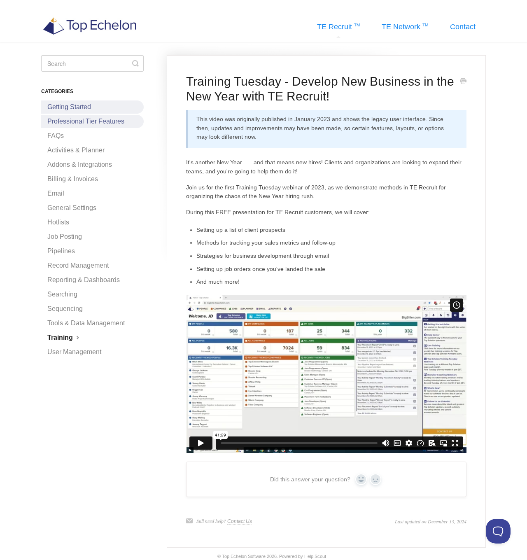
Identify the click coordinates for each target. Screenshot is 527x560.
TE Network (402, 27)
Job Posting (64, 236)
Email (55, 193)
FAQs (55, 135)
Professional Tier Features (85, 121)
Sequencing (65, 308)
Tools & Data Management (86, 323)
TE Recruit (335, 27)
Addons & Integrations (79, 164)
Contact (463, 27)
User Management (74, 351)
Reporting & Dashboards (83, 279)
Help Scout (315, 556)
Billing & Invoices (72, 178)
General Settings (71, 207)
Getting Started (69, 106)
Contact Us (239, 521)
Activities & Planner (76, 150)
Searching (62, 294)
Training (61, 337)
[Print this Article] (463, 81)
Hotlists (58, 222)
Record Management (78, 265)
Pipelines (61, 250)
